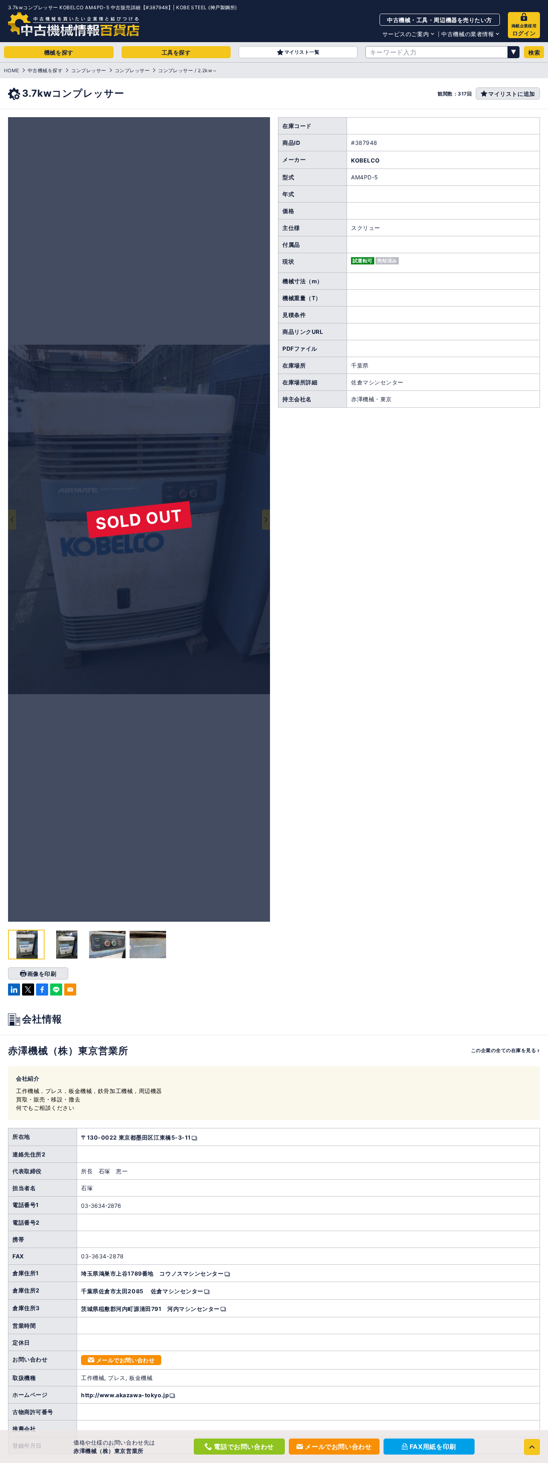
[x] (28, 989)
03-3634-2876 (101, 1205)
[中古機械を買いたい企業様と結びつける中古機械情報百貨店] (73, 24)
